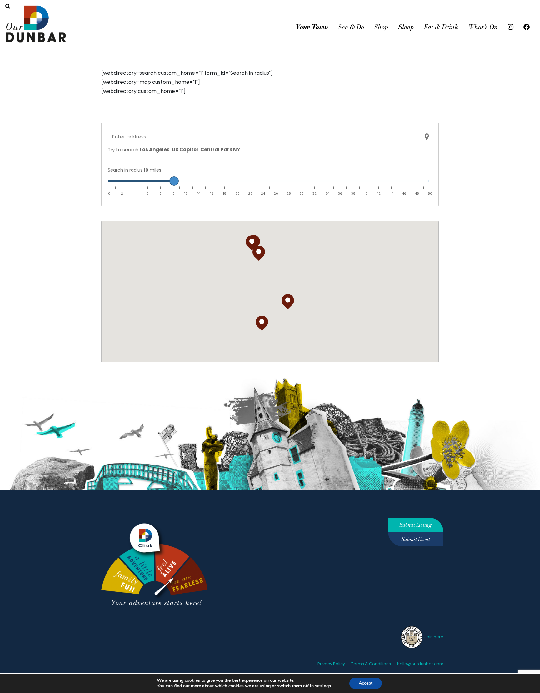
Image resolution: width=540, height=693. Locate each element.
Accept (365, 683)
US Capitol (185, 149)
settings (323, 686)
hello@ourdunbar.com (420, 663)
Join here (433, 637)
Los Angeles (155, 149)
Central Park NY (220, 149)
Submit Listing (416, 525)
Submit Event (416, 539)
